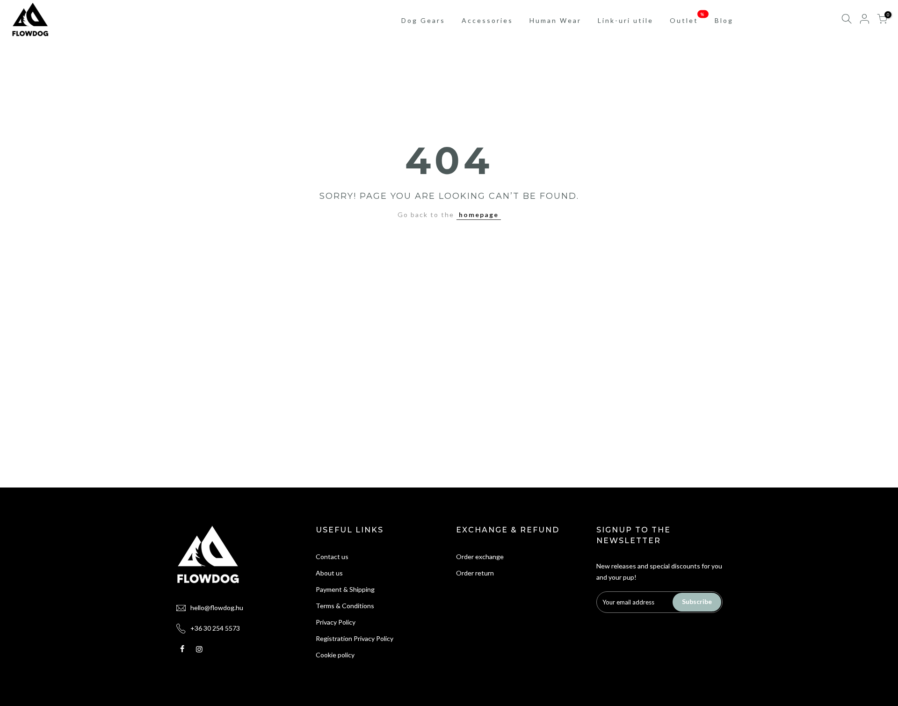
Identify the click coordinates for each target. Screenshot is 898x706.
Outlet (688, 17)
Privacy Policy (335, 622)
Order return (475, 573)
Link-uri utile (625, 20)
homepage (479, 214)
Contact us (332, 556)
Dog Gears (423, 20)
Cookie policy (335, 655)
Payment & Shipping (345, 589)
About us (329, 573)
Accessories (487, 20)
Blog (724, 20)
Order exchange (480, 556)
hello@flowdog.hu (216, 607)
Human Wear (555, 20)
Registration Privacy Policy (354, 638)
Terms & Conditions (345, 606)
